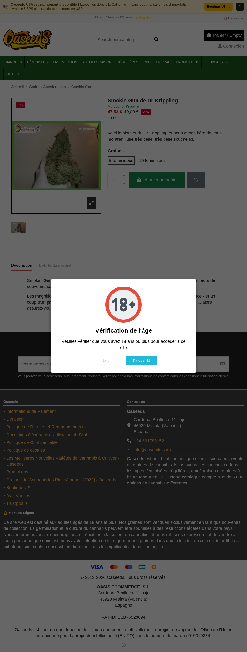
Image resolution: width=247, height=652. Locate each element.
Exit (105, 360)
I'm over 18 (142, 360)
